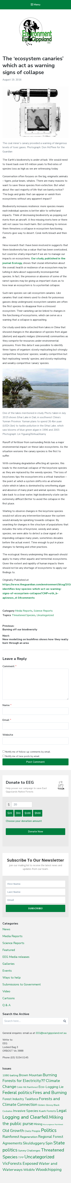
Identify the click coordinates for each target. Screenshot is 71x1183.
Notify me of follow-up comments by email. (28, 751)
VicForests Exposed (20, 1163)
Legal (62, 1110)
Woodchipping (49, 1169)
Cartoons (8, 998)
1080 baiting (10, 1075)
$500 (38, 813)
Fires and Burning (50, 1092)
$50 (18, 813)
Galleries (8, 964)
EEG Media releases (15, 957)
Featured (8, 950)
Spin (49, 1143)
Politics (48, 1130)
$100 (28, 813)
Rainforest (10, 1136)
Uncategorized (45, 615)
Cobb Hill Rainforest (27, 1087)
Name (7, 705)
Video (6, 991)
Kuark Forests (47, 1111)
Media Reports (23, 611)
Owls (28, 1131)
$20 (9, 813)
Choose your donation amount (24, 821)
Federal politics (17, 1092)
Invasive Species (25, 1110)
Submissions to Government (21, 984)
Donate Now (35, 831)
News (6, 929)
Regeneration (28, 1137)
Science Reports (43, 611)
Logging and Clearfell (25, 1117)
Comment (9, 666)
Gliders (41, 1105)
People (36, 1131)
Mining (38, 1124)
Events (7, 971)
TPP (21, 1157)
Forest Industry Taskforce (20, 1099)
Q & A (6, 1005)
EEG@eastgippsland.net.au (51, 1033)
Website (7, 735)
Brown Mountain (30, 1075)
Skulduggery (34, 1143)
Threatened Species (23, 615)
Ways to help (11, 978)
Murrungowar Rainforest (53, 1124)
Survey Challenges (29, 1150)
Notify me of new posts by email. (22, 756)
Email (6, 720)
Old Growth (13, 1130)
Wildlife (29, 1170)
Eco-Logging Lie (51, 1086)
